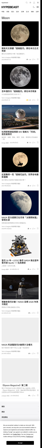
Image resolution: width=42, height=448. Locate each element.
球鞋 (7, 11)
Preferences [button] (29, 436)
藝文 (12, 11)
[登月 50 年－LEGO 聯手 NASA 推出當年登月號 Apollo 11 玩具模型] (20, 245)
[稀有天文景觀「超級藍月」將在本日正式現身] (20, 33)
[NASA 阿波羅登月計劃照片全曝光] (20, 330)
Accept (20, 443)
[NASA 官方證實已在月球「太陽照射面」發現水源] (20, 202)
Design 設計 (5, 143)
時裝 (3, 11)
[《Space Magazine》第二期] (20, 370)
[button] (38, 59)
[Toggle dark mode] (34, 7)
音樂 (22, 11)
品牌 (37, 11)
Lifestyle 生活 (5, 396)
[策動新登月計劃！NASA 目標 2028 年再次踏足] (20, 287)
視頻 (32, 11)
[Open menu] (38, 7)
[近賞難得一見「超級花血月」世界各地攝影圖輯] (20, 159)
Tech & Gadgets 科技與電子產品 (11, 57)
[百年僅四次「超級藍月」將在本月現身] (20, 76)
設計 (17, 11)
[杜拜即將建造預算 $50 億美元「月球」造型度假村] (20, 117)
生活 (27, 11)
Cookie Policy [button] (16, 434)
